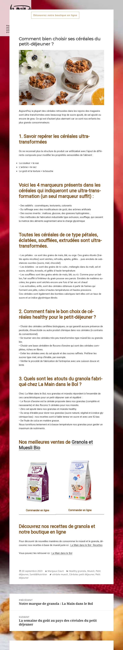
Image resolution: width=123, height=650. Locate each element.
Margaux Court (56, 570)
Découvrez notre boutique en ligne (55, 15)
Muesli (90, 570)
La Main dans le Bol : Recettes (86, 545)
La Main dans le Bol (61, 553)
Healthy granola (77, 570)
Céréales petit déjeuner (81, 574)
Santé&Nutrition (38, 574)
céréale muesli (60, 574)
